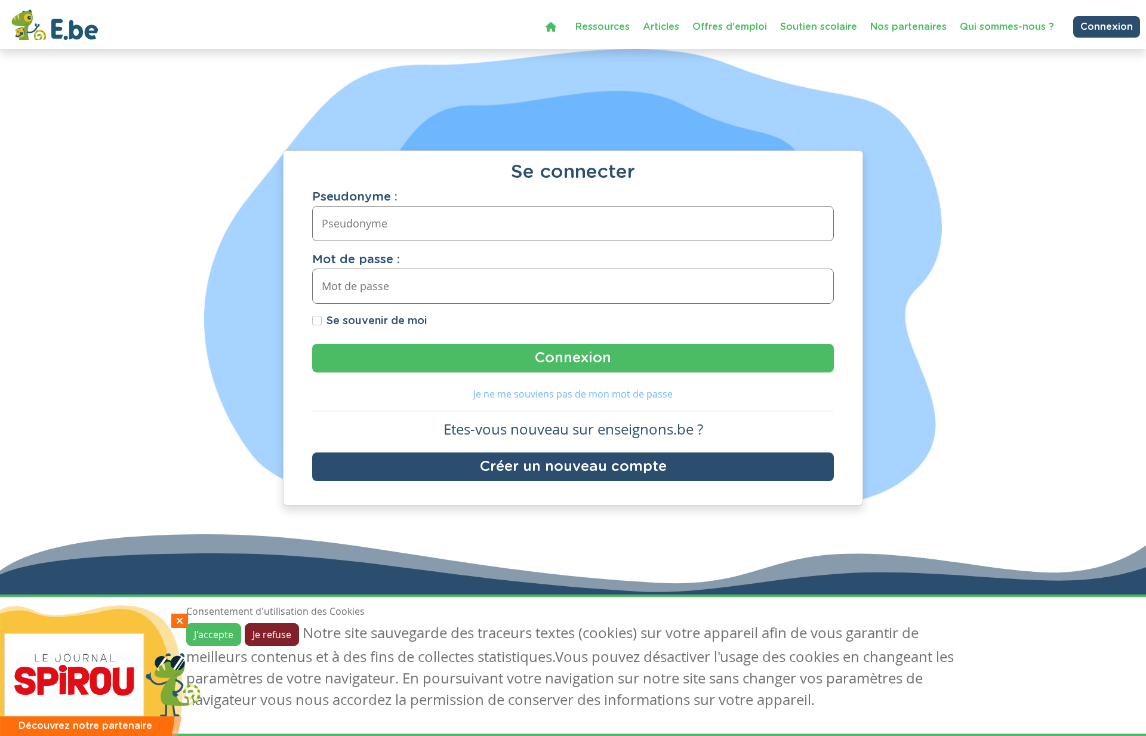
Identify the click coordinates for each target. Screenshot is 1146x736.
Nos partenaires (908, 27)
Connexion (1106, 27)
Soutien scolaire (818, 27)
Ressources (602, 27)
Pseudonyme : (355, 197)
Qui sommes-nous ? (1007, 27)
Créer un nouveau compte (573, 467)
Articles (661, 27)
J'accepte (213, 634)
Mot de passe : (356, 260)
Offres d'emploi (729, 27)
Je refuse (271, 634)
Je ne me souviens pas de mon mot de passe (573, 394)
